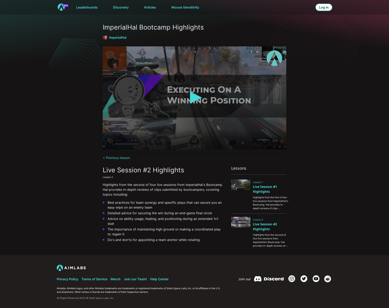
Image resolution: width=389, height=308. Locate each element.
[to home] (63, 7)
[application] (194, 98)
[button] (194, 98)
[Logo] (274, 58)
